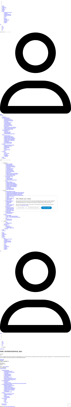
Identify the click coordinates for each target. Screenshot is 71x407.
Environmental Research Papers (9, 133)
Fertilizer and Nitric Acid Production (10, 127)
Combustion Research (7, 122)
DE (2, 27)
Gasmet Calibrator (9, 205)
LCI (5, 243)
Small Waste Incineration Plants (9, 372)
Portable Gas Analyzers (8, 145)
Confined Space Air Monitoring (9, 140)
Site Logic (5, 406)
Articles (3, 6)
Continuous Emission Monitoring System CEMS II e (15, 193)
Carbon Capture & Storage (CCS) (9, 128)
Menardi (5, 18)
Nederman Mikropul (7, 14)
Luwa (5, 244)
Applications (4, 116)
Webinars (3, 9)
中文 (3, 28)
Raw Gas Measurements (8, 125)
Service (5, 148)
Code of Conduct (9, 226)
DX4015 (7, 203)
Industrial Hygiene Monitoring (9, 137)
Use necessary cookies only (33, 207)
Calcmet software (9, 213)
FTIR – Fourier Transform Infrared (12, 216)
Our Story (5, 154)
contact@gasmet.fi (3, 368)
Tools (5, 150)
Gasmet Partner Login (11, 406)
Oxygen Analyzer (9, 198)
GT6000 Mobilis (9, 201)
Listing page (2, 348)
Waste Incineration (7, 118)
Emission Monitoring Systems (10, 191)
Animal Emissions (7, 132)
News (3, 5)
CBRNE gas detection (7, 386)
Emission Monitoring (5, 370)
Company (3, 151)
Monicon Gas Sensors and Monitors (12, 207)
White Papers (4, 7)
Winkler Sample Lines (10, 209)
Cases (3, 157)
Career (5, 152)
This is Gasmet (6, 153)
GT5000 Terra (8, 202)
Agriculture (6, 130)
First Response (6, 141)
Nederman (6, 13)
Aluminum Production (7, 124)
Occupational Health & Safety (7, 384)
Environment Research (6, 380)
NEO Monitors (6, 19)
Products (4, 190)
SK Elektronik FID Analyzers (11, 208)
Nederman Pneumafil (7, 15)
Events (3, 10)
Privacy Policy (4, 403)
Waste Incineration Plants (8, 371)
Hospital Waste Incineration (8, 120)
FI (2, 29)
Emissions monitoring (5, 117)
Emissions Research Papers (8, 129)
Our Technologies (7, 149)
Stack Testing (6, 126)
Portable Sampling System (10, 204)
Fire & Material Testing (8, 142)
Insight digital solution (10, 212)
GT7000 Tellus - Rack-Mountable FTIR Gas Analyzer (15, 192)
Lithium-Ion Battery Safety (8, 136)
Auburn (5, 16)
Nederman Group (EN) (8, 12)
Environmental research (9, 176)
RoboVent (5, 21)
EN (0, 24)
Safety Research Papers (8, 143)
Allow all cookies (46, 207)
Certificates (6, 156)
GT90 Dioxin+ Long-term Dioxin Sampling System (14, 195)
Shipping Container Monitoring (9, 139)
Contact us (4, 230)
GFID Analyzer (8, 199)
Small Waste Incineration (8, 119)
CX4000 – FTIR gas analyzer (11, 196)
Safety (3, 134)
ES (2, 30)
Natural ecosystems (7, 382)
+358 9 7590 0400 (5, 366)
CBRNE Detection (7, 135)
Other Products (6, 146)
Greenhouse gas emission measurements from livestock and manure (15, 383)
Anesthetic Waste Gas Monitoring (9, 138)
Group (3, 11)
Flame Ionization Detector (10, 210)
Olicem (5, 22)
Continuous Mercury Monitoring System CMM (14, 194)
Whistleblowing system (10, 227)
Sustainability (6, 155)
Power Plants (6, 121)
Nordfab (5, 20)
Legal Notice (4, 404)
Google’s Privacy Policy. (24, 205)
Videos (3, 8)
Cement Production (7, 123)
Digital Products (6, 147)
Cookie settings (21, 207)
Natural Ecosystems (7, 131)
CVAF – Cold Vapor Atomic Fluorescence (13, 217)
